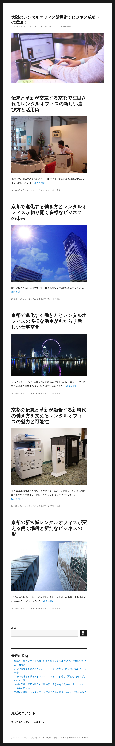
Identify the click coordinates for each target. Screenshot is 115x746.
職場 (58, 190)
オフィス (30, 190)
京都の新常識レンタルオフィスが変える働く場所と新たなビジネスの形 (49, 528)
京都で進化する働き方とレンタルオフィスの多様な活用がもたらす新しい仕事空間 (49, 321)
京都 (52, 190)
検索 (13, 628)
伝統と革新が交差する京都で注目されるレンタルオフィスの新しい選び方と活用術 (48, 103)
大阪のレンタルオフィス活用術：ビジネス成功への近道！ (35, 737)
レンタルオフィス (42, 190)
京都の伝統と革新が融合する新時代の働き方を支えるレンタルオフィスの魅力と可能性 (48, 415)
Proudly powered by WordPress (75, 737)
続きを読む (40, 182)
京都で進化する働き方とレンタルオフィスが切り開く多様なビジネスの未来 (49, 212)
